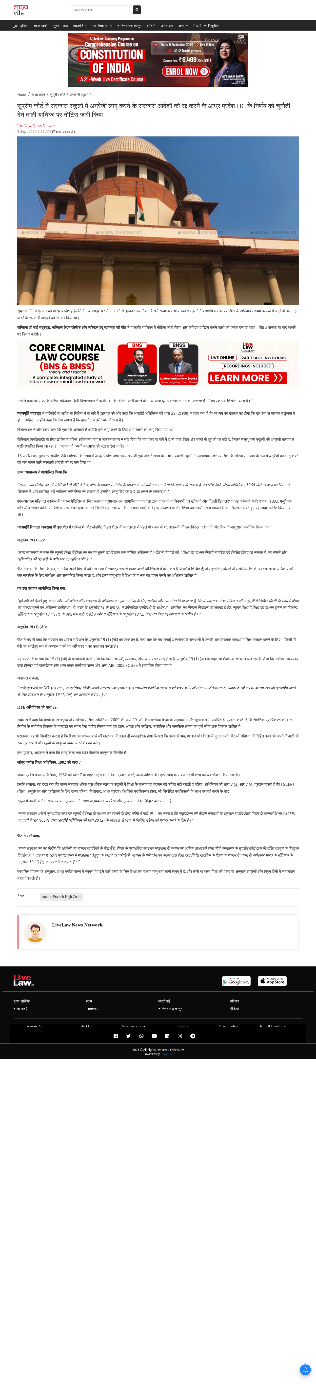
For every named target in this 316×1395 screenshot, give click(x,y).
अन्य (181, 25)
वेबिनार (234, 1001)
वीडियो (151, 25)
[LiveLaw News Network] (35, 932)
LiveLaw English (206, 25)
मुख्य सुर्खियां (21, 25)
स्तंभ (89, 1001)
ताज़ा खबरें (38, 95)
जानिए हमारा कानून (129, 25)
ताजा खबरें (41, 25)
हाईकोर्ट (78, 25)
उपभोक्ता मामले (102, 25)
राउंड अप (167, 25)
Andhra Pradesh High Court (61, 897)
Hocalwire (166, 1054)
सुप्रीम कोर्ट (60, 25)
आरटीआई (164, 1001)
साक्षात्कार (92, 1009)
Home (22, 95)
